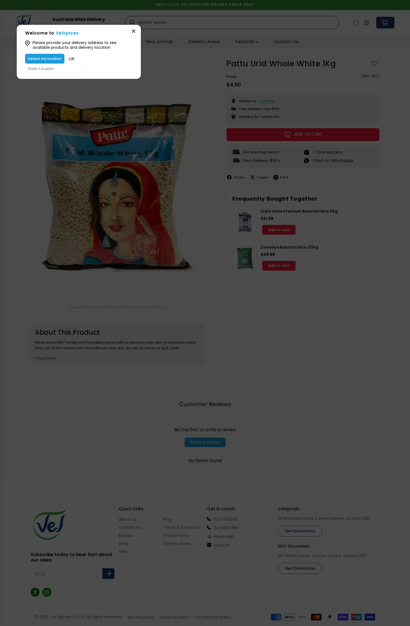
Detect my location (45, 58)
